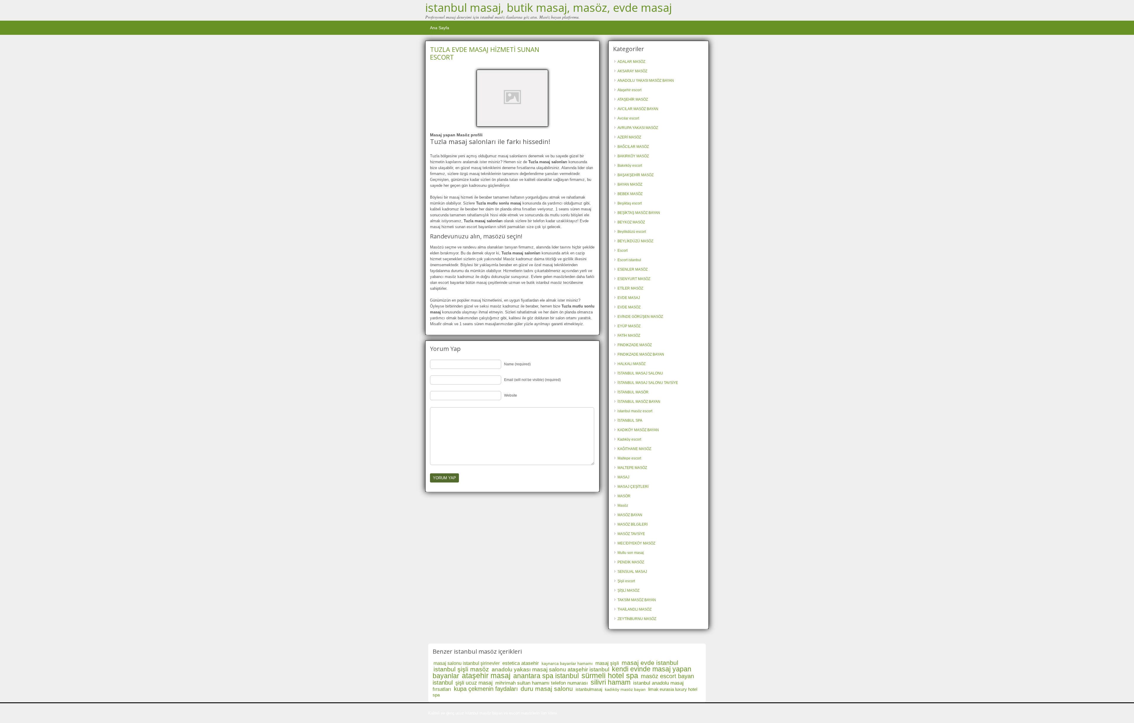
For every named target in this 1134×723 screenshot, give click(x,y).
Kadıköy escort (629, 439)
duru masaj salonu (547, 688)
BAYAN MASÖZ (629, 184)
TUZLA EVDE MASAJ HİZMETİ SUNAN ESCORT (484, 53)
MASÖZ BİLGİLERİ (632, 524)
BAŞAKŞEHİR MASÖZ (635, 175)
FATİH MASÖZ (628, 335)
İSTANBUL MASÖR (633, 392)
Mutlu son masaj (630, 553)
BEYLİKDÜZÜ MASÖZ (635, 241)
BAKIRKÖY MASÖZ (633, 156)
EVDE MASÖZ (629, 307)
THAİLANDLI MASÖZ (634, 609)
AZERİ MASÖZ (629, 137)
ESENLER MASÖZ (632, 269)
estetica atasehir (520, 663)
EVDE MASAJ (628, 298)
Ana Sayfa (439, 27)
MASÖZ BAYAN (629, 515)
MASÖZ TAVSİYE (631, 534)
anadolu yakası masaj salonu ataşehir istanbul (550, 669)
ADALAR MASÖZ (631, 62)
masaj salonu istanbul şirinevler (467, 663)
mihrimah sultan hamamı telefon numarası (541, 683)
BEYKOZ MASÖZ (631, 222)
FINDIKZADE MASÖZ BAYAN (640, 354)
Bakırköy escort (629, 165)
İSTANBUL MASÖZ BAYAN (638, 402)
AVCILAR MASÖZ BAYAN (637, 109)
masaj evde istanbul (650, 662)
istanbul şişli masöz (461, 669)
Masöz (622, 505)
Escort (622, 250)
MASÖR (623, 496)
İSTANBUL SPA (629, 420)
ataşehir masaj (486, 675)
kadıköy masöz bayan (625, 689)
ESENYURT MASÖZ (633, 279)
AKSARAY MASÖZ (632, 71)
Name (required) (517, 364)
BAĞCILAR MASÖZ (633, 147)
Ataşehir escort (629, 90)
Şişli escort (626, 581)
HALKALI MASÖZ (631, 364)
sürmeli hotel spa (609, 675)
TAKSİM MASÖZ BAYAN (636, 600)
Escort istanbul (629, 260)
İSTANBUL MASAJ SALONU (640, 373)
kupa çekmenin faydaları (486, 689)
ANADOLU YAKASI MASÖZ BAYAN (645, 80)
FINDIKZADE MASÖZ (634, 345)
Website (510, 395)
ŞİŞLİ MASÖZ (628, 590)
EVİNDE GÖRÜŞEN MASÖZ (640, 317)
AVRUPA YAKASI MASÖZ (637, 128)
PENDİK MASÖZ (630, 562)
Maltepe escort (629, 458)
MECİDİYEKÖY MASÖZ (636, 543)
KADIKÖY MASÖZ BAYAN (638, 430)
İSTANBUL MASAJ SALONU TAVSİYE (647, 383)
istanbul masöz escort (634, 411)
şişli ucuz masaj (474, 683)
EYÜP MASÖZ (629, 326)
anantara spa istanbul (546, 676)
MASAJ (623, 477)
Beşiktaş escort (629, 203)
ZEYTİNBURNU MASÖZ (636, 619)
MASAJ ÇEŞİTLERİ (633, 487)
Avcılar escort (628, 118)
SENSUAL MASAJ (632, 572)
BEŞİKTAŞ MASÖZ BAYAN (638, 213)
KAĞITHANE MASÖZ (634, 449)
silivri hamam (610, 682)
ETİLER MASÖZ (630, 288)
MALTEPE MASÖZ (632, 468)
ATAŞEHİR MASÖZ (632, 99)
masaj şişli (607, 663)
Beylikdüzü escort (631, 232)
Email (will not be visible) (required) (532, 380)
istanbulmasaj (589, 689)
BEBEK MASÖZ (630, 194)
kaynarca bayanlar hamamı (567, 663)
